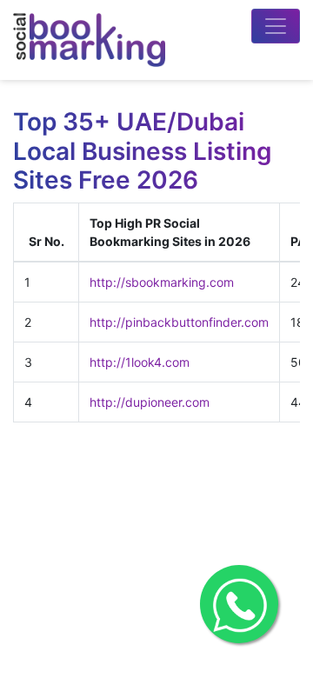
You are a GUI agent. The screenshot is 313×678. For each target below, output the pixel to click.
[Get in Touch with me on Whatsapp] (239, 604)
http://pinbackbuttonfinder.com (179, 322)
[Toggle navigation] (275, 26)
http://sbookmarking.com (162, 282)
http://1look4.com (140, 362)
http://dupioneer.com (150, 402)
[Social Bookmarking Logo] (89, 40)
